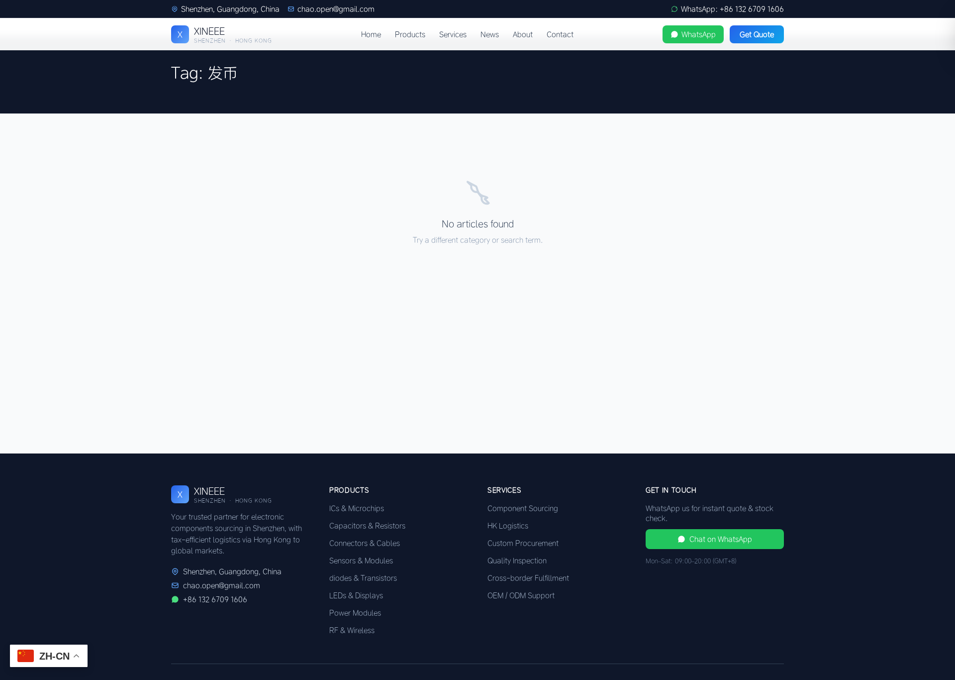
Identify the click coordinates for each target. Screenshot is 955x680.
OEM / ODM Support (521, 595)
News (489, 34)
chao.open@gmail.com (336, 8)
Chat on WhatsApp (720, 539)
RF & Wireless (352, 630)
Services (453, 34)
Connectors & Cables (364, 543)
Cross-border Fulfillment (528, 577)
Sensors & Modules (361, 560)
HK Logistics (507, 525)
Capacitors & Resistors (367, 525)
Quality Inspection (517, 560)
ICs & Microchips (356, 508)
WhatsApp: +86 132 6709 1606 (732, 8)
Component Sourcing (522, 508)
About (523, 34)
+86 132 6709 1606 (215, 599)
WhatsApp (698, 34)
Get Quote (757, 34)
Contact (560, 34)
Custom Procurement (523, 543)
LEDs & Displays (356, 595)
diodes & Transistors (363, 577)
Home (371, 34)
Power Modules (355, 612)
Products (410, 34)
